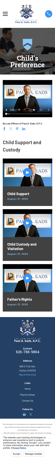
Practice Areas (27, 394)
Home (28, 388)
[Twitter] (30, 414)
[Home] (26, 14)
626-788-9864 (27, 352)
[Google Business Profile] (24, 414)
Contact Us (27, 400)
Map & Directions (27, 374)
